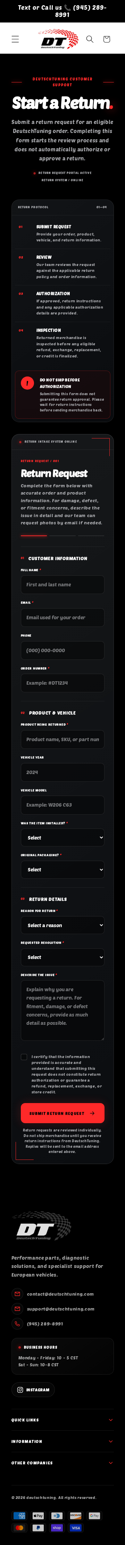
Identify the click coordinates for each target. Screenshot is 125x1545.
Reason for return (39, 911)
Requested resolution (42, 942)
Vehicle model (34, 790)
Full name (31, 570)
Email (27, 602)
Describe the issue (39, 975)
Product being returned (44, 724)
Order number (35, 668)
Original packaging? (41, 855)
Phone (26, 635)
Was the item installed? (44, 823)
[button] (15, 39)
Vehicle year (32, 757)
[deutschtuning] (41, 1226)
